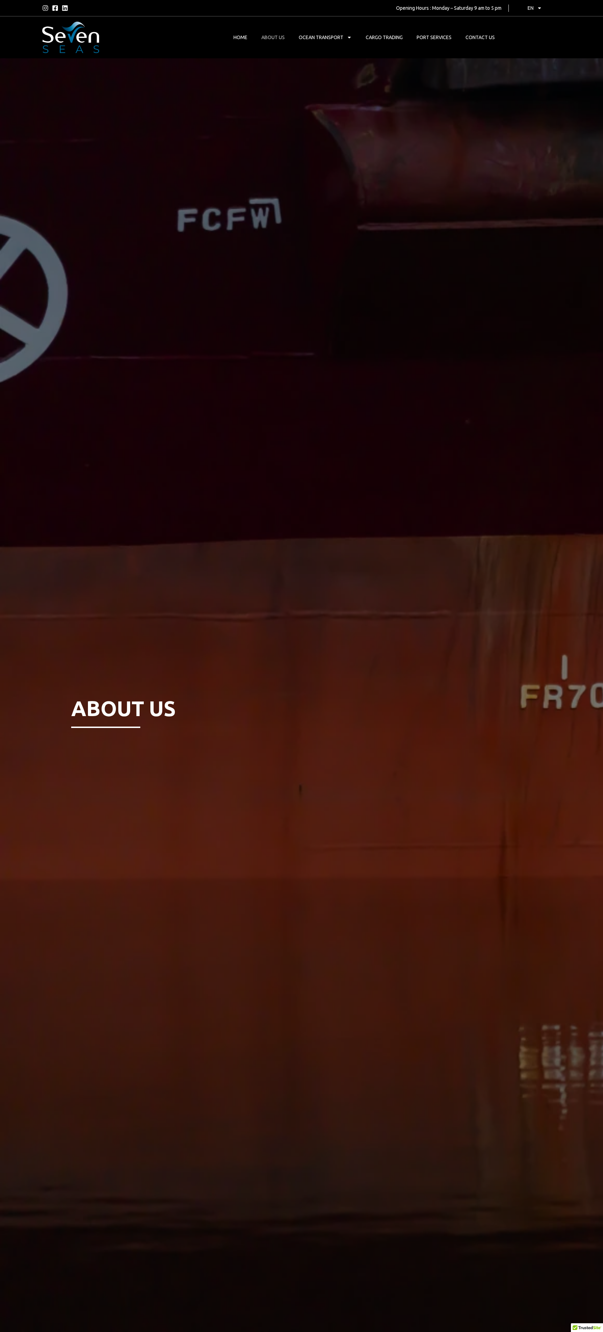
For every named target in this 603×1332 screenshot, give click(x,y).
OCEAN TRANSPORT (321, 37)
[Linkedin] (65, 8)
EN (531, 8)
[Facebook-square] (55, 8)
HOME (240, 37)
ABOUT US (273, 37)
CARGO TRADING (384, 37)
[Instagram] (45, 8)
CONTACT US (480, 37)
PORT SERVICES (434, 37)
